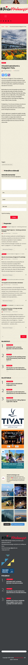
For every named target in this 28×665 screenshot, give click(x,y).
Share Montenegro (19, 657)
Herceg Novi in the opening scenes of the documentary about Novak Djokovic (16, 358)
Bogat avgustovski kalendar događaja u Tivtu (14, 384)
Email (4, 199)
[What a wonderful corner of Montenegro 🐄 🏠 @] (7, 503)
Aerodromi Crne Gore (7, 164)
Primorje (9, 365)
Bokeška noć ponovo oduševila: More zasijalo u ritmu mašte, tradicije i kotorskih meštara (15, 602)
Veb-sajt (5, 206)
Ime (3, 192)
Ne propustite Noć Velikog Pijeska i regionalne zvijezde (16, 400)
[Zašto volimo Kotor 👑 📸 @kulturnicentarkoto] (20, 503)
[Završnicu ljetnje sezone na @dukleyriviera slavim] (20, 490)
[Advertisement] (14, 143)
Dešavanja (9, 344)
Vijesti (6, 26)
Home (2, 26)
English (9, 354)
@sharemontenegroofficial (8, 651)
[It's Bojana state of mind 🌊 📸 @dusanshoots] (20, 516)
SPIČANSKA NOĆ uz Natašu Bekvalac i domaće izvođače (14, 348)
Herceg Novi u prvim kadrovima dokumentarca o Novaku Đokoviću (16, 368)
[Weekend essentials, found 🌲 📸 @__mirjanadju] (7, 516)
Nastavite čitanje (7, 249)
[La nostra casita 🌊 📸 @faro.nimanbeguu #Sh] (7, 490)
